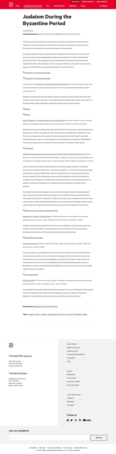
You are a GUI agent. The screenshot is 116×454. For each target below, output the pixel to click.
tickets (77, 2)
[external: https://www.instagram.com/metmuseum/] (80, 420)
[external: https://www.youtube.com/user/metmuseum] (87, 420)
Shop (83, 6)
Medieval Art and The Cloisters (46, 306)
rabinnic (44, 314)
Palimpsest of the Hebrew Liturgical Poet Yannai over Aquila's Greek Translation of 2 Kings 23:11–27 (55, 154)
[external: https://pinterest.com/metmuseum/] (75, 420)
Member (91, 2)
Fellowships (70, 402)
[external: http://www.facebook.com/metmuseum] (68, 420)
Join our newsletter (19, 430)
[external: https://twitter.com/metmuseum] (71, 420)
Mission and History (73, 348)
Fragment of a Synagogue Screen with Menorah (51, 84)
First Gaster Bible (28, 281)
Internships (70, 405)
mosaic (37, 314)
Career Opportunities (74, 395)
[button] (103, 6)
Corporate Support (73, 385)
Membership (71, 375)
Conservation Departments (76, 354)
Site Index (42, 448)
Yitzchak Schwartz (30, 34)
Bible (85, 314)
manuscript (70, 314)
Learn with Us (59, 6)
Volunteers (70, 398)
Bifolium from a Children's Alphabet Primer (36, 217)
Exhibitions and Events (33, 6)
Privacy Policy (67, 448)
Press (68, 362)
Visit (17, 6)
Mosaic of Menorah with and (51, 121)
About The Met (72, 344)
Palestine (78, 314)
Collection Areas (72, 351)
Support (69, 371)
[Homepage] (11, 4)
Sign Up (99, 437)
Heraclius (61, 314)
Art (48, 6)
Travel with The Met (73, 382)
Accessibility (71, 358)
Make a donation (102, 2)
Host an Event (71, 378)
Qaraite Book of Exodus (30, 244)
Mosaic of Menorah (29, 121)
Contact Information (80, 448)
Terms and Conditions (54, 448)
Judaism (31, 314)
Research (72, 6)
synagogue (52, 314)
